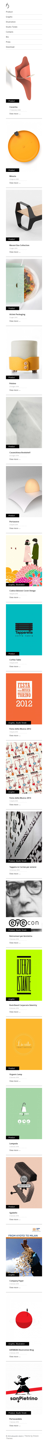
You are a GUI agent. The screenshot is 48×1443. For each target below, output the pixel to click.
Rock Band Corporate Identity (23, 1005)
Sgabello (13, 1213)
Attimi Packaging (17, 314)
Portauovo (14, 522)
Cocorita (13, 107)
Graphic (9, 17)
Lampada (13, 1144)
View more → (15, 114)
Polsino (12, 383)
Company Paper (16, 1281)
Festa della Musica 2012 (20, 729)
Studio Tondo (11, 27)
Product (9, 12)
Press (8, 42)
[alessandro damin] (7, 7)
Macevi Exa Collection (19, 245)
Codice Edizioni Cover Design (22, 591)
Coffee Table (15, 660)
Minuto (12, 176)
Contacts (9, 32)
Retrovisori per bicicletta (20, 936)
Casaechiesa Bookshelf (19, 452)
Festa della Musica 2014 (20, 798)
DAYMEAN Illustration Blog (21, 1350)
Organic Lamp (15, 1074)
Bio (7, 37)
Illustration (10, 22)
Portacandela (15, 1419)
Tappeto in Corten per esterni (22, 867)
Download (10, 47)
